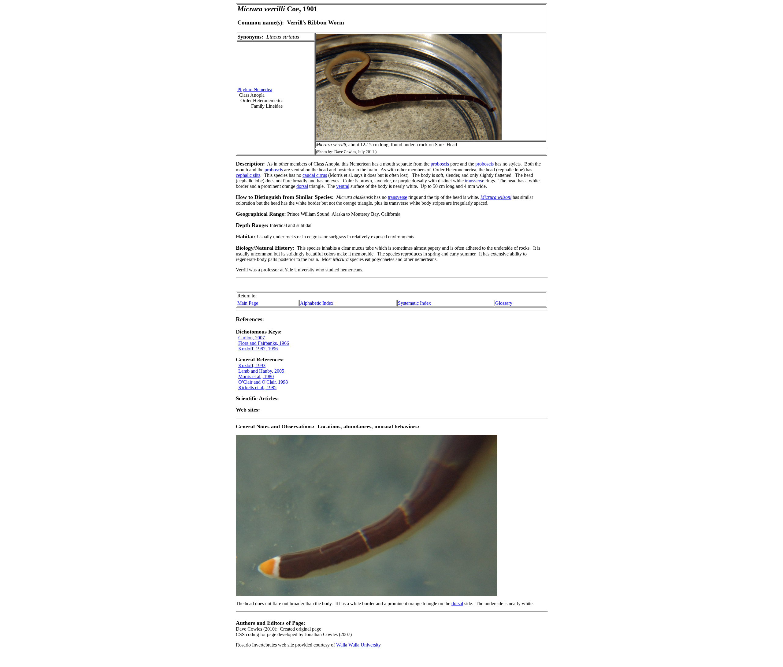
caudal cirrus (314, 175)
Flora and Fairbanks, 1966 (263, 343)
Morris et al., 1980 (256, 376)
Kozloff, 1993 (251, 365)
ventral (342, 186)
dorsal (302, 186)
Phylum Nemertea (254, 89)
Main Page (247, 303)
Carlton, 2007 (251, 337)
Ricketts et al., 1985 (257, 387)
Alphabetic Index (316, 303)
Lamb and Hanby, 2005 (261, 371)
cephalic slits (248, 175)
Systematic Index (414, 303)
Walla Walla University (358, 644)
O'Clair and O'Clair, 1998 (263, 382)
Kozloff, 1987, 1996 (258, 348)
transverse (474, 180)
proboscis (440, 163)
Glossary (503, 303)
